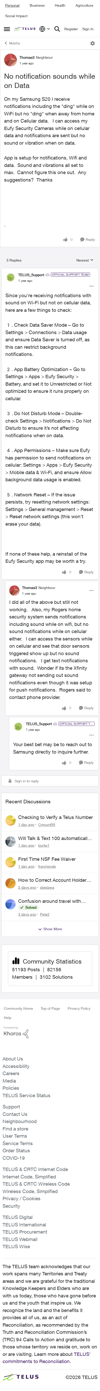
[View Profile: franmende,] (10, 862)
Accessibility (16, 1066)
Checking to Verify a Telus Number (55, 817)
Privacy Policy (79, 1008)
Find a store (15, 1129)
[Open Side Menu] (7, 29)
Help (7, 1017)
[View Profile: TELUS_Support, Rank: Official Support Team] (10, 277)
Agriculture (84, 5)
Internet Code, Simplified (29, 1176)
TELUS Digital (18, 1217)
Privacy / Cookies (22, 1198)
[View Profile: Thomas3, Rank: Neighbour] (10, 60)
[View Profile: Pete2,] (10, 904)
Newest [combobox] (85, 260)
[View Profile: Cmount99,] (10, 820)
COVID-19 (14, 1158)
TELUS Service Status (27, 1095)
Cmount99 (46, 824)
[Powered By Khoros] (50, 1032)
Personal (12, 5)
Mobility (14, 43)
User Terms (15, 1136)
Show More (52, 929)
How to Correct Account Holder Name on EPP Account (52, 880)
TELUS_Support (31, 275)
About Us (13, 1059)
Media (9, 1081)
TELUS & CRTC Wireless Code (36, 1184)
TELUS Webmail (20, 1239)
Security (11, 1206)
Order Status (16, 1150)
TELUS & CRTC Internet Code (35, 1169)
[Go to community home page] (25, 29)
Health (60, 5)
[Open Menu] (92, 43)
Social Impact (16, 16)
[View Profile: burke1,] (10, 841)
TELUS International (24, 1224)
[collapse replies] (50, 270)
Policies (11, 1088)
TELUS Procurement (25, 1232)
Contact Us (15, 1114)
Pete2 (44, 914)
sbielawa (47, 887)
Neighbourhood (20, 1121)
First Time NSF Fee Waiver (47, 859)
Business (37, 5)
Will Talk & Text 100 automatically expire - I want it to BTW (54, 838)
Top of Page (50, 1008)
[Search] (57, 29)
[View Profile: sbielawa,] (10, 883)
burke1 (43, 845)
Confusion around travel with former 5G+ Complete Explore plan (55, 901)
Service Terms (18, 1143)
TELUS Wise (16, 1246)
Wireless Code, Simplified (30, 1191)
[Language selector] (44, 29)
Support (11, 1106)
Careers (11, 1073)
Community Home (18, 1008)
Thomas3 (27, 57)
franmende (47, 866)
